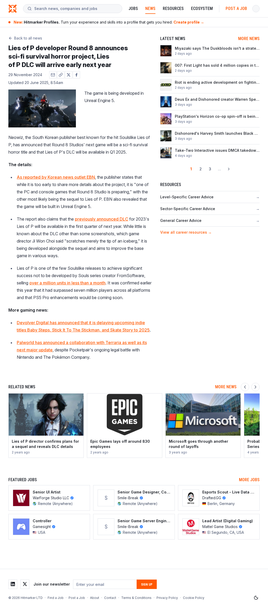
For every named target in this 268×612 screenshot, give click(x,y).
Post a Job (236, 8)
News (150, 8)
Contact (110, 598)
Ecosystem (202, 8)
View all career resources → (186, 232)
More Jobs (249, 479)
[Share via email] (53, 74)
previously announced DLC (101, 219)
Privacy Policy (167, 598)
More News (249, 38)
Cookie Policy (193, 598)
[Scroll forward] (255, 387)
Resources (173, 8)
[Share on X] (68, 74)
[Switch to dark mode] (256, 598)
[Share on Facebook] (76, 74)
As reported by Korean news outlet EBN (56, 177)
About (94, 598)
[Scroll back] (245, 387)
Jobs (133, 8)
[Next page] (229, 169)
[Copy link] (60, 74)
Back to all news (28, 38)
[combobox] (76, 8)
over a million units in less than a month (67, 282)
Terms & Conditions (136, 598)
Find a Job (56, 598)
